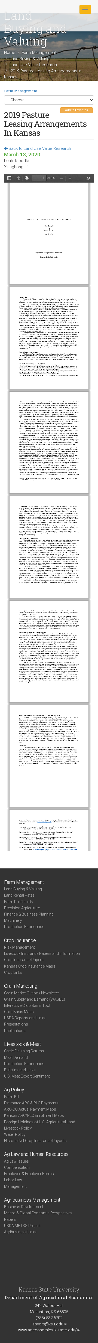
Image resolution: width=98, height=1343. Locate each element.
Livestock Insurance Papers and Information (42, 953)
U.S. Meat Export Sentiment (27, 1076)
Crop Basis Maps (19, 1012)
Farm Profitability (18, 902)
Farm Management (39, 52)
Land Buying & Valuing (30, 58)
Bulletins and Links (20, 1070)
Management (15, 1186)
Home (9, 52)
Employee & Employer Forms (29, 1174)
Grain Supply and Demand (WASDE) (34, 999)
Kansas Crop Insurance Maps (29, 966)
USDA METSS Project (22, 1226)
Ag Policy (14, 1089)
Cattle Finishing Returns (24, 1051)
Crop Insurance (20, 940)
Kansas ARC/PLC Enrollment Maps (34, 1115)
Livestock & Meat (22, 1044)
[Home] (21, 9)
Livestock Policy (18, 1128)
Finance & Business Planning (29, 914)
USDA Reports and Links (24, 1018)
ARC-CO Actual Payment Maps (30, 1109)
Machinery (13, 920)
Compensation (17, 1167)
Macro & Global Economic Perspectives (38, 1213)
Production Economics (24, 926)
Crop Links (13, 972)
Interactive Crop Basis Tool (27, 1005)
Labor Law (13, 1180)
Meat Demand (16, 1057)
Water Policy (15, 1134)
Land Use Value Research (33, 64)
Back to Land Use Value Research (39, 148)
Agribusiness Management (32, 1200)
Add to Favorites (76, 110)
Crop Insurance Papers (24, 960)
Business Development (23, 1207)
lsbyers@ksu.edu (49, 1324)
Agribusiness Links (20, 1232)
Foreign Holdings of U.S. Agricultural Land (39, 1122)
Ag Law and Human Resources (36, 1154)
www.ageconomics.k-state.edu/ (49, 1330)
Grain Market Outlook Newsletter (31, 993)
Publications (15, 1031)
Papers (10, 1219)
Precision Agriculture (22, 908)
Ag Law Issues (16, 1161)
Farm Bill (11, 1097)
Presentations (16, 1024)
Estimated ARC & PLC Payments (31, 1103)
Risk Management (19, 947)
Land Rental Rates (19, 895)
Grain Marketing (20, 986)
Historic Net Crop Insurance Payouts (35, 1140)
